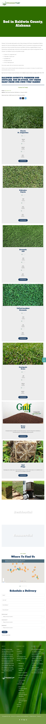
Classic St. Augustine (23, 672)
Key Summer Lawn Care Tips (37, 672)
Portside (42, 716)
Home (18, 649)
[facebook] (20, 98)
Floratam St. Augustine (23, 675)
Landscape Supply (20, 683)
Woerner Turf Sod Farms (22, 658)
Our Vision (19, 704)
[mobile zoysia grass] (20, 490)
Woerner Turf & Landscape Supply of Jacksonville (23, 694)
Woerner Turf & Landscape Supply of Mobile (23, 700)
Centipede (21, 665)
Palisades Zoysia (22, 677)
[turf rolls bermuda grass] (10, 490)
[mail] (23, 98)
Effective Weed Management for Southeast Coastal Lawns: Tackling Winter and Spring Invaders (38, 652)
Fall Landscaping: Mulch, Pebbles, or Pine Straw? (37, 657)
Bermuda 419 (21, 663)
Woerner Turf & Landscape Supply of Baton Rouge (23, 688)
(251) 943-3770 (8, 90)
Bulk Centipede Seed (21, 656)
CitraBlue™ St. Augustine (21, 669)
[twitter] (25, 98)
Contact (18, 706)
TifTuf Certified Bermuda (22, 681)
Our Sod (18, 660)
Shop (18, 654)
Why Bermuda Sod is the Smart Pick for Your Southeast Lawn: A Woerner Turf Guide (37, 663)
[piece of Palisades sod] (31, 490)
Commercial (19, 653)
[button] (44, 360)
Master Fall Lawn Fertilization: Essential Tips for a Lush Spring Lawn (37, 669)
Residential (19, 651)
